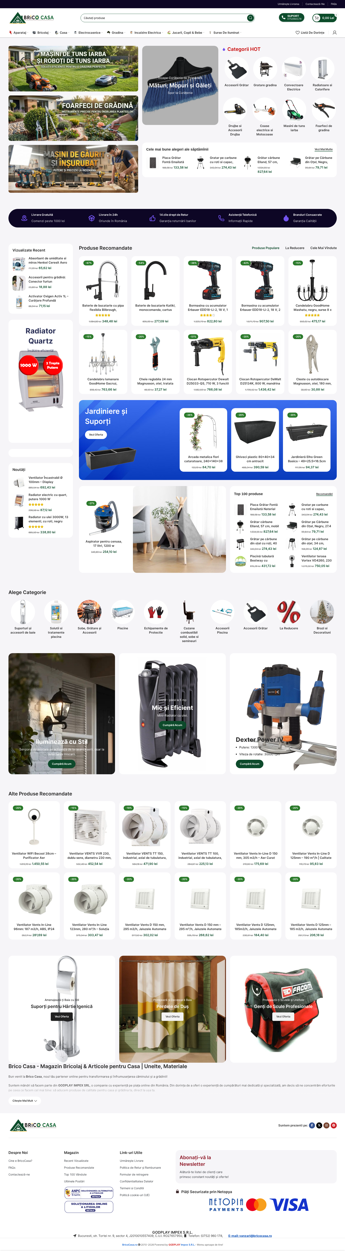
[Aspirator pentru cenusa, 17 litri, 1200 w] (104, 519)
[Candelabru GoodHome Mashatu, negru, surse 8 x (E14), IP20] (312, 280)
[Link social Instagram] (326, 1125)
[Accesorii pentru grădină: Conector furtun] (19, 283)
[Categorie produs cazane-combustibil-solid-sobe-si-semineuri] (189, 622)
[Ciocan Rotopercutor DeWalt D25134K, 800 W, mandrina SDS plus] (260, 354)
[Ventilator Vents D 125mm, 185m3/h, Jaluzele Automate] (255, 898)
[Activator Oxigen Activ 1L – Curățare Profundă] (19, 302)
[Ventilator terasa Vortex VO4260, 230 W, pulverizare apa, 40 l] (291, 561)
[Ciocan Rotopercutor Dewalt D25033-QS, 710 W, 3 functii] (208, 354)
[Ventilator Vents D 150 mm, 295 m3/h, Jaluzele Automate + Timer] (145, 898)
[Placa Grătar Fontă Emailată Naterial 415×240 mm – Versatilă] (152, 162)
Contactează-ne (19, 1174)
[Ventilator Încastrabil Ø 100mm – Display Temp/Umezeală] (19, 482)
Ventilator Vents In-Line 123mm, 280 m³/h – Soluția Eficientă (89, 929)
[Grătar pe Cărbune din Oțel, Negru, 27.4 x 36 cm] (295, 162)
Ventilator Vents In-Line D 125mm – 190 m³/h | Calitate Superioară (311, 858)
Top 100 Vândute (75, 1174)
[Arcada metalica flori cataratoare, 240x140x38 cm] (203, 432)
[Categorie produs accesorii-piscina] (222, 618)
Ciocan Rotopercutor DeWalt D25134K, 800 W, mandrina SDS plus (260, 383)
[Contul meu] (335, 32)
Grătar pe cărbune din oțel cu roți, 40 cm (263, 543)
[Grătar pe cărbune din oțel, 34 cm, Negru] (291, 544)
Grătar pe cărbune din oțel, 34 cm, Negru (314, 543)
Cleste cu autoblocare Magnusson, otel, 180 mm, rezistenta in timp (312, 383)
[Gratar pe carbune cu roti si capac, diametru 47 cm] (200, 162)
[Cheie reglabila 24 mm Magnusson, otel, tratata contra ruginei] (155, 354)
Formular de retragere (134, 1174)
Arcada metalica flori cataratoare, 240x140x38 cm (203, 461)
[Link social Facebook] (312, 1125)
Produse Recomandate (79, 1167)
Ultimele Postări (74, 1181)
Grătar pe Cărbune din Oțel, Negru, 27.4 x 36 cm (318, 162)
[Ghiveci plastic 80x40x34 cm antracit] (255, 432)
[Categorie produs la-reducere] (289, 616)
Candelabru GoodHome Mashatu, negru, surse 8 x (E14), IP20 (313, 310)
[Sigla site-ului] (32, 18)
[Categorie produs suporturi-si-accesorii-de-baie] (23, 618)
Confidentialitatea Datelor (136, 1181)
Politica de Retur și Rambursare (140, 1167)
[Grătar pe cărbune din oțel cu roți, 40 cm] (240, 544)
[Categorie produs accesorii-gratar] (236, 73)
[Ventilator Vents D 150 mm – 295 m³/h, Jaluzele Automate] (200, 898)
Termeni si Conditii (132, 1188)
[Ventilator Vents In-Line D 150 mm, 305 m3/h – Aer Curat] (255, 827)
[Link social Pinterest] (334, 1125)
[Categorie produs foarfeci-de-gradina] (324, 115)
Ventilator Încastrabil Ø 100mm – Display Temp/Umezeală (46, 482)
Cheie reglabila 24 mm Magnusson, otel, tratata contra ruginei (155, 383)
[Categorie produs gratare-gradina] (265, 73)
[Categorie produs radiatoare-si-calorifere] (322, 75)
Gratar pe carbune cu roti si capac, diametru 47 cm (223, 162)
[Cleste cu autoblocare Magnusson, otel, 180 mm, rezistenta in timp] (312, 354)
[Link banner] (180, 85)
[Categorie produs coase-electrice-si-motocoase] (265, 117)
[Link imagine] (29, 365)
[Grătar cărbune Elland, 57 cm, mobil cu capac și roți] (248, 162)
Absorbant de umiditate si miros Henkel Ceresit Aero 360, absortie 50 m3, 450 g (48, 262)
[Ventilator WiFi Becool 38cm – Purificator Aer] (34, 827)
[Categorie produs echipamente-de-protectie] (156, 618)
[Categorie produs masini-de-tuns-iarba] (294, 115)
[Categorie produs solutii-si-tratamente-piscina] (56, 620)
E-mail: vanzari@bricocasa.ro (250, 1236)
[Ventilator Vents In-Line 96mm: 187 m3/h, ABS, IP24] (34, 898)
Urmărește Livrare (131, 1160)
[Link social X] (319, 1125)
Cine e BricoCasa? (20, 1160)
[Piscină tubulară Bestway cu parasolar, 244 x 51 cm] (240, 561)
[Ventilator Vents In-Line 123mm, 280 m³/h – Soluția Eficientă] (89, 898)
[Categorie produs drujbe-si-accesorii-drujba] (235, 117)
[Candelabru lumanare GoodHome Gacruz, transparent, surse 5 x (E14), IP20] (103, 354)
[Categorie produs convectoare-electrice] (294, 75)
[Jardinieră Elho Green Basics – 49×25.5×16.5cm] (307, 432)
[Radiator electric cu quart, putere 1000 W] (19, 500)
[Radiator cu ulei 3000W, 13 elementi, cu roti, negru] (19, 522)
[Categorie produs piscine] (122, 616)
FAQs (11, 1167)
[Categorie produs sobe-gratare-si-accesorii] (89, 618)
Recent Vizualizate (76, 1160)
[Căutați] (250, 18)
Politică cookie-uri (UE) (135, 1195)
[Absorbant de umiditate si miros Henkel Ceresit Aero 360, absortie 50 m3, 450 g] (19, 264)
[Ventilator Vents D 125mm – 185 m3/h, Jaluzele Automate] (311, 898)
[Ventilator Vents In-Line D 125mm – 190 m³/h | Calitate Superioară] (311, 827)
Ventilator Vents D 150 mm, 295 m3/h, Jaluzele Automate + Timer (144, 929)
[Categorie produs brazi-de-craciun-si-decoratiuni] (322, 618)
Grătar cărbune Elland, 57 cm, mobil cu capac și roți (264, 526)
